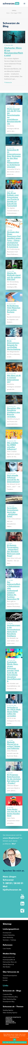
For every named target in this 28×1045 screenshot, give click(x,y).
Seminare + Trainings (9, 940)
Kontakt (5, 980)
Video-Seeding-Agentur (10, 1012)
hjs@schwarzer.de (12, 890)
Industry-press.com (9, 957)
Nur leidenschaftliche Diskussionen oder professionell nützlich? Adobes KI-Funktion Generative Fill (13, 590)
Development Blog (8, 1001)
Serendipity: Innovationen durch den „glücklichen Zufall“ (12, 512)
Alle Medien (6, 967)
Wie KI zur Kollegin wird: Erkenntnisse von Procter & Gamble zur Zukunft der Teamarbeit (13, 199)
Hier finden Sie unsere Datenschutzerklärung (14, 1042)
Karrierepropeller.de (9, 959)
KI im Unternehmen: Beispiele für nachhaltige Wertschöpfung (13, 345)
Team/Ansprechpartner (10, 975)
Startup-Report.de (8, 964)
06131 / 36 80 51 (14, 883)
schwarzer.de (9, 82)
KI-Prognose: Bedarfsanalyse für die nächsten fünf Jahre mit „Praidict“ (14, 779)
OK (14, 1039)
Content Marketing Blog (10, 997)
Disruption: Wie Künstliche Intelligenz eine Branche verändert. (13, 412)
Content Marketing (8, 935)
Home (7, 13)
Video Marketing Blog (9, 999)
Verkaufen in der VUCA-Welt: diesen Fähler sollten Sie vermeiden (14, 712)
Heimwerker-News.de (10, 962)
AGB (7, 1024)
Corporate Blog (7, 994)
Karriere (5, 978)
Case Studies (7, 948)
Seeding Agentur (8, 1010)
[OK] (27, 1038)
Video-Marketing (8, 937)
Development (7, 932)
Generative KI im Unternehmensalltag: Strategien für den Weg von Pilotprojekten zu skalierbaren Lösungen (14, 158)
